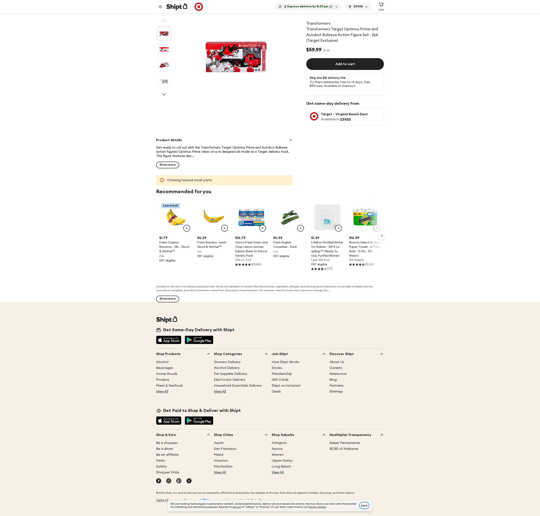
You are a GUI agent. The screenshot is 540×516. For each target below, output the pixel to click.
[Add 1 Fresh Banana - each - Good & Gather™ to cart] (224, 228)
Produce (162, 379)
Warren (278, 454)
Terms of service (167, 500)
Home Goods (166, 373)
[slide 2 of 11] (164, 49)
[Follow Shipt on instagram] (168, 481)
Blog (333, 379)
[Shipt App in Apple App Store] (168, 340)
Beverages (164, 368)
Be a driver (164, 448)
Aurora (277, 448)
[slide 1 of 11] (164, 33)
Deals (276, 391)
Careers (335, 368)
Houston (221, 460)
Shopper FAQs (167, 472)
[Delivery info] (331, 7)
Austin (219, 443)
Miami (218, 454)
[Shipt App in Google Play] (199, 340)
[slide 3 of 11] (164, 65)
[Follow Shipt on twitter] (189, 481)
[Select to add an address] (184, 7)
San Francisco (225, 448)
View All (162, 391)
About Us (336, 362)
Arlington (279, 443)
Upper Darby (282, 460)
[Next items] (382, 235)
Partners (336, 385)
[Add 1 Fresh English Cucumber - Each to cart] (300, 228)
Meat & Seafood (169, 385)
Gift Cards (280, 379)
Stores (277, 368)
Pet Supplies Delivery (230, 373)
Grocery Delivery (227, 362)
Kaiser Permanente (344, 443)
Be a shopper (167, 443)
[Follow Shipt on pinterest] (178, 481)
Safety (161, 466)
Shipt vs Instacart (286, 385)
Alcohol (162, 362)
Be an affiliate (167, 454)
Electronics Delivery (229, 379)
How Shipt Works (285, 362)
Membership (282, 373)
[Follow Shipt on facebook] (158, 481)
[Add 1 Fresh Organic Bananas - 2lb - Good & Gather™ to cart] (186, 228)
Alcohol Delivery (227, 368)
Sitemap (336, 391)
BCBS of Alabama (343, 448)
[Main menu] (160, 7)
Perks (160, 460)
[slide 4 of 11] (164, 81)
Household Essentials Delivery (238, 385)
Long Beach (281, 466)
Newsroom (338, 373)
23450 (345, 119)
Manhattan (223, 466)
